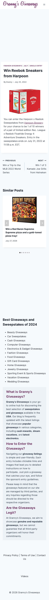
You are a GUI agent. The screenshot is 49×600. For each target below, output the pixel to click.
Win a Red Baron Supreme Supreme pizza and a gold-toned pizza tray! (23, 232)
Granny (9, 82)
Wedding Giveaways (18, 381)
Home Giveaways (16, 365)
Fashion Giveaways (13, 66)
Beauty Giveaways (17, 332)
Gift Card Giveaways (18, 361)
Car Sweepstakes (16, 336)
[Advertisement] (24, 37)
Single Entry (36, 66)
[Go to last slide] (7, 223)
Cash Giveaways (16, 340)
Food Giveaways (16, 357)
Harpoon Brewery (33, 122)
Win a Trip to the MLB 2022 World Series (12, 166)
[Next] (42, 223)
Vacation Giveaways (18, 377)
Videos (24, 576)
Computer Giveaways (18, 344)
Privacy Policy (10, 555)
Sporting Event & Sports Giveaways (26, 373)
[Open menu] (44, 4)
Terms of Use (28, 555)
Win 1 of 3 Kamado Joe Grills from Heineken (36, 166)
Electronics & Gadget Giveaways (24, 348)
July (26, 66)
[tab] (20, 252)
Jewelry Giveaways (17, 369)
